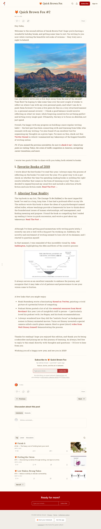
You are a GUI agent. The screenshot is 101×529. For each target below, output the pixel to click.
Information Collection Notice (50, 377)
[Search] (72, 4)
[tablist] (23, 413)
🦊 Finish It (20, 443)
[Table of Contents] (2, 264)
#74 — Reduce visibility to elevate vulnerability (30, 474)
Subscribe (84, 4)
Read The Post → (50, 187)
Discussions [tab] (29, 438)
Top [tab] (17, 438)
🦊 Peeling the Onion (25, 457)
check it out (66, 145)
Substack (41, 525)
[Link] (11, 166)
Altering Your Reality (33, 193)
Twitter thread (21, 137)
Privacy (49, 515)
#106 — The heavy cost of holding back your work (32, 446)
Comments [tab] (19, 413)
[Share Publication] (77, 4)
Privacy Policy (65, 377)
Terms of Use (60, 375)
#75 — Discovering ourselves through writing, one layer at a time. (37, 460)
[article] (50, 447)
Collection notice (63, 515)
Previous (22, 399)
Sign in (94, 4)
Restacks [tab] (27, 413)
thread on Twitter (61, 301)
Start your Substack (45, 520)
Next (80, 399)
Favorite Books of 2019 (33, 167)
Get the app (60, 520)
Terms (55, 515)
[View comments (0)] (23, 21)
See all (18, 485)
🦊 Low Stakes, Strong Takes (28, 471)
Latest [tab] (22, 438)
